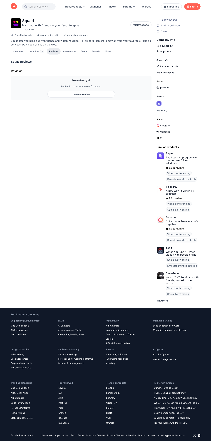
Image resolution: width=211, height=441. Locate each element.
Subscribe (173, 6)
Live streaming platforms (182, 265)
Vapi (60, 407)
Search (109, 338)
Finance (110, 349)
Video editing (17, 354)
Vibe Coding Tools (20, 325)
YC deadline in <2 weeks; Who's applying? (175, 397)
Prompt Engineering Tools (71, 334)
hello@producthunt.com (173, 435)
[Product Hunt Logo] (14, 6)
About (65, 435)
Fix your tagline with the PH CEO (170, 422)
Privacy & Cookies (95, 435)
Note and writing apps (117, 330)
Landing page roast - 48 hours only (172, 417)
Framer (109, 407)
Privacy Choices (115, 435)
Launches (96, 6)
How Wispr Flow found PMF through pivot (175, 407)
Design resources (19, 358)
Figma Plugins (18, 412)
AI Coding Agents (19, 330)
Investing (110, 363)
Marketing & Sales (162, 320)
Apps (57, 435)
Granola (62, 412)
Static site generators (21, 417)
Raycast (62, 417)
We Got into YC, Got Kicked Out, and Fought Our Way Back (176, 403)
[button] (107, 51)
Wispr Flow (111, 402)
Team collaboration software (120, 334)
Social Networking (24, 35)
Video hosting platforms (76, 35)
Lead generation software (166, 325)
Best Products (73, 6)
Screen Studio (113, 392)
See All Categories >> (164, 359)
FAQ (73, 435)
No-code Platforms (20, 407)
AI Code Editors (18, 334)
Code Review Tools (20, 402)
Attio (60, 397)
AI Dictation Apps (19, 392)
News (112, 6)
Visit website (141, 24)
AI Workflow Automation (118, 343)
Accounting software (116, 354)
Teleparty (171, 186)
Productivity (112, 320)
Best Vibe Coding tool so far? (169, 412)
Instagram (165, 125)
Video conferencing (178, 173)
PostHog (62, 402)
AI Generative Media (21, 367)
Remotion (171, 217)
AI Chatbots (64, 325)
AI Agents (158, 349)
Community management (71, 363)
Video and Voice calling (48, 35)
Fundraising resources (117, 358)
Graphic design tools (21, 363)
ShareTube (172, 273)
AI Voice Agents (161, 354)
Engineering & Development (25, 320)
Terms (81, 435)
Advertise (145, 6)
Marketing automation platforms (169, 330)
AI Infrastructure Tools (69, 330)
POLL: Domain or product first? (170, 392)
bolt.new (110, 397)
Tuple (169, 153)
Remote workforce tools (181, 179)
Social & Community (68, 349)
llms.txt (142, 435)
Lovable (62, 387)
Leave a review (81, 94)
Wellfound (165, 131)
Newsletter (46, 435)
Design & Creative (20, 349)
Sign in (194, 6)
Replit (109, 412)
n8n (60, 392)
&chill (169, 247)
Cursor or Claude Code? (166, 387)
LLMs (61, 320)
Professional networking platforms (75, 358)
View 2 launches (165, 72)
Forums (127, 6)
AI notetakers (112, 325)
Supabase (63, 422)
